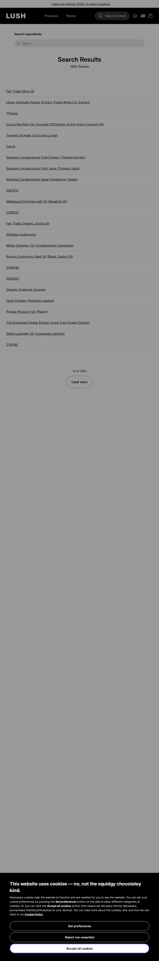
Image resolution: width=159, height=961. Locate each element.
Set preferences (79, 926)
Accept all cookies (79, 948)
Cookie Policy (34, 914)
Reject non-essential (79, 937)
